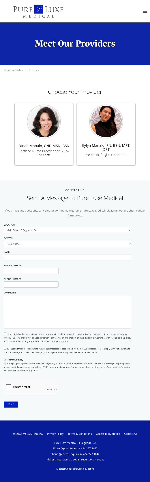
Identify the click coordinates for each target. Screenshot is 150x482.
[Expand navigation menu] (145, 11)
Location (9, 224)
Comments (10, 292)
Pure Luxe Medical (13, 70)
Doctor (8, 238)
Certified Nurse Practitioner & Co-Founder (44, 152)
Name (7, 252)
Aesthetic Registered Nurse (106, 155)
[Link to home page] (32, 11)
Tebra (91, 468)
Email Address (12, 265)
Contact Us (130, 433)
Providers (34, 70)
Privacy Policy (55, 433)
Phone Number (12, 279)
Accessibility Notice (108, 433)
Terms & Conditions (80, 433)
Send (10, 404)
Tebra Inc (37, 433)
